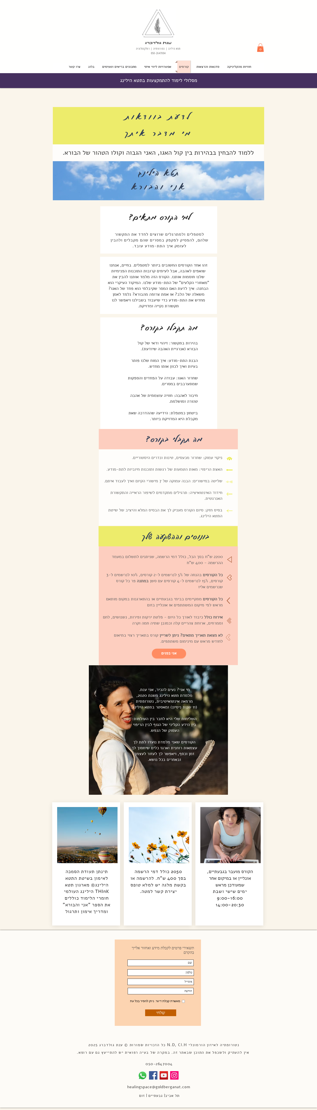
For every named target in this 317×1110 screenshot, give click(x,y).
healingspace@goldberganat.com (158, 1087)
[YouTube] (164, 1075)
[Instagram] (174, 1075)
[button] (260, 47)
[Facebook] (153, 1075)
